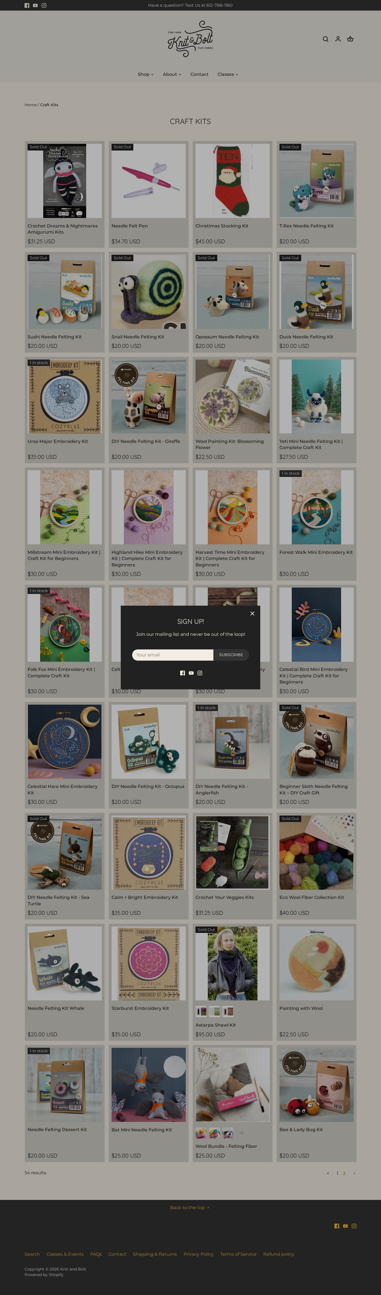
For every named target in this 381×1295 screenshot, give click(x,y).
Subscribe (231, 655)
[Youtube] (191, 673)
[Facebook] (182, 673)
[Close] (252, 613)
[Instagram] (199, 673)
